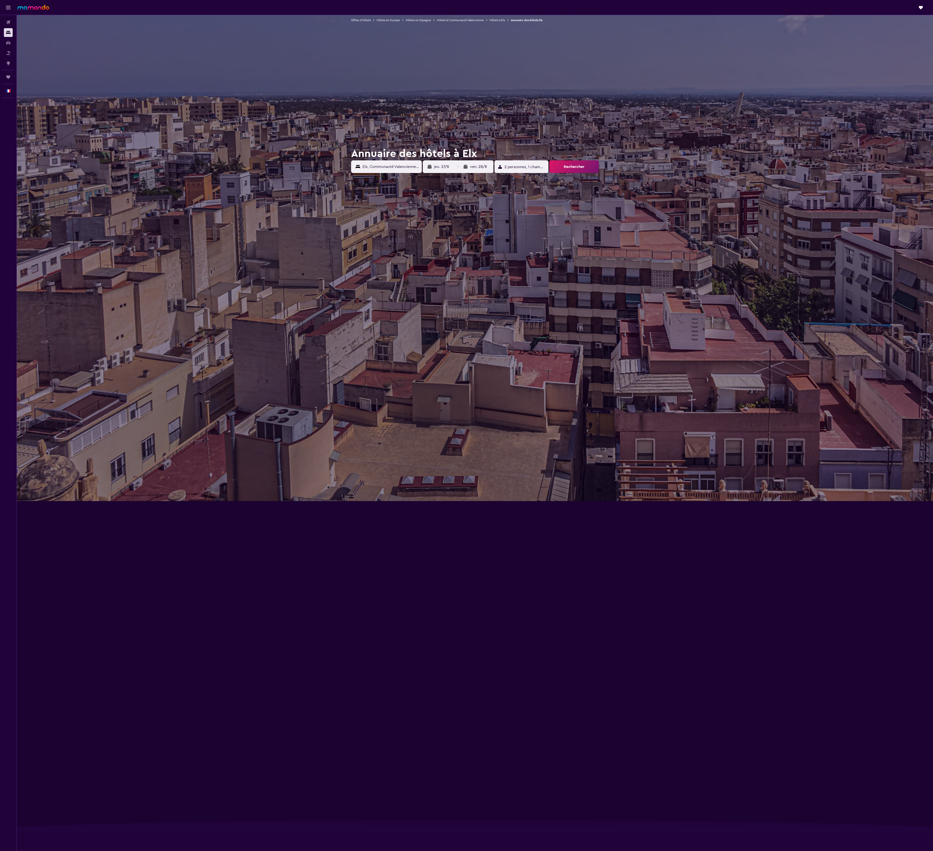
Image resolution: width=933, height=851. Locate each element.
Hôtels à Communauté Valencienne (460, 20)
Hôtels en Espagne (418, 20)
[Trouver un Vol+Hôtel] (8, 53)
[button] (8, 7)
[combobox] (391, 166)
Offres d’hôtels (361, 20)
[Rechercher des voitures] (8, 43)
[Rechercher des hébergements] (8, 32)
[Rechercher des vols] (8, 22)
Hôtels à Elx (497, 20)
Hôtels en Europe (388, 20)
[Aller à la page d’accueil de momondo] (33, 7)
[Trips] (8, 77)
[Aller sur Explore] (8, 63)
